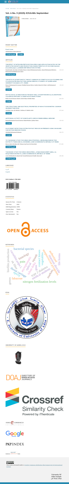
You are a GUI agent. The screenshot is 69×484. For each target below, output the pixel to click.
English (8, 172)
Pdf (21, 54)
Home (7, 8)
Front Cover (9, 49)
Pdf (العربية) (11, 54)
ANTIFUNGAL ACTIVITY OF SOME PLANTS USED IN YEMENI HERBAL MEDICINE (30, 118)
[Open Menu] (5, 1)
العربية (7, 169)
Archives (13, 8)
